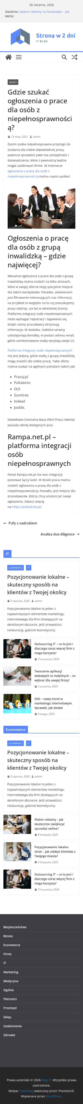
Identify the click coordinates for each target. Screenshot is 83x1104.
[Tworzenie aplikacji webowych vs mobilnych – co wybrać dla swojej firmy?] (17, 678)
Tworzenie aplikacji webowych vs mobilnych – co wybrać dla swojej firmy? (54, 675)
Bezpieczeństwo (15, 927)
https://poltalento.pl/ (27, 507)
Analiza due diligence (57, 534)
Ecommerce (15, 567)
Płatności (10, 999)
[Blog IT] (8, 57)
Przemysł (10, 1008)
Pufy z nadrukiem (23, 523)
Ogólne (8, 990)
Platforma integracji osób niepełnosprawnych (40, 350)
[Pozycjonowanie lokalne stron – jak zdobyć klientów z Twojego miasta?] (17, 854)
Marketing (10, 972)
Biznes (13, 82)
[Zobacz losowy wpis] (74, 57)
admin (36, 136)
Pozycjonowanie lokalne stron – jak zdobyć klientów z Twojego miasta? (55, 851)
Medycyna (10, 981)
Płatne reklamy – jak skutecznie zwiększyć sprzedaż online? (49, 824)
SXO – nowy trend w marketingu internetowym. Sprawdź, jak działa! (53, 703)
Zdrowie (9, 1035)
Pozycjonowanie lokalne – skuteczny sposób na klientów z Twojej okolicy (38, 584)
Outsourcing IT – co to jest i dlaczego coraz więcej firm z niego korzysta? (54, 648)
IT (29, 567)
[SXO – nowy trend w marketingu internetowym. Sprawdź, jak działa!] (17, 706)
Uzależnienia (12, 1026)
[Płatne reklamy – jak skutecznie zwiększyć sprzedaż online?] (17, 827)
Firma (7, 954)
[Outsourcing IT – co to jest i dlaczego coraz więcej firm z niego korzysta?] (17, 651)
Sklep (7, 1017)
